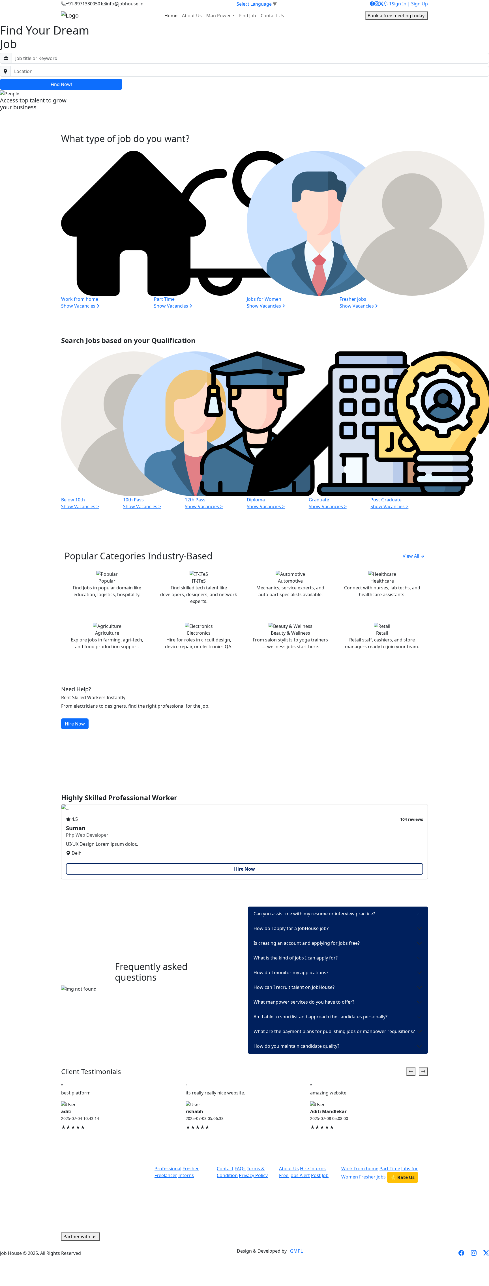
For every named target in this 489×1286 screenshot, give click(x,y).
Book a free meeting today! (397, 15)
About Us (192, 15)
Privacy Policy (253, 1175)
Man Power (218, 15)
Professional (168, 1168)
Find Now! (61, 84)
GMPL (296, 1251)
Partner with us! (80, 1236)
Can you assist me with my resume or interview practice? (314, 914)
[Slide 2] (423, 1071)
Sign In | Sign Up (410, 4)
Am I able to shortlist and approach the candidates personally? (320, 1017)
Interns (186, 1175)
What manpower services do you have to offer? (304, 1002)
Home (170, 15)
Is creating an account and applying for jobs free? (307, 943)
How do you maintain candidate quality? (296, 1046)
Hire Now (75, 724)
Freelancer (166, 1175)
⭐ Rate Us (403, 1177)
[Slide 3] (254, 1140)
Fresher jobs (372, 1177)
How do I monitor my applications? (291, 972)
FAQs (240, 1168)
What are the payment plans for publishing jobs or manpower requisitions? (334, 1031)
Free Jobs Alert (294, 1175)
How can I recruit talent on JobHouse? (294, 987)
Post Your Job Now (20, 116)
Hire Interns (313, 1168)
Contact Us (272, 15)
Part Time (389, 1168)
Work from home (359, 1168)
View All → (413, 556)
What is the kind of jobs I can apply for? (296, 958)
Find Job (247, 15)
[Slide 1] (410, 1071)
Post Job (320, 1175)
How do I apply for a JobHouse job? (291, 928)
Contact (225, 1168)
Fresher (191, 1168)
